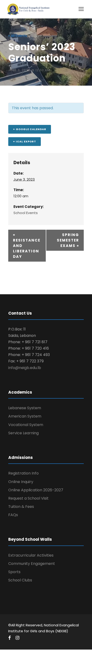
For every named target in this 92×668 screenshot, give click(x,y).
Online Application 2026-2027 (35, 490)
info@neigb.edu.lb (24, 367)
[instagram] (17, 638)
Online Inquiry (20, 481)
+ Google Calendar (29, 129)
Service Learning (23, 433)
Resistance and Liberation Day (26, 245)
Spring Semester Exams (68, 240)
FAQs (13, 515)
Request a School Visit (28, 498)
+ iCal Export (24, 141)
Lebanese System (24, 408)
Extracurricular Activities (31, 555)
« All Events (17, 35)
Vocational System (25, 424)
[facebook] (9, 638)
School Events (25, 212)
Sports (14, 572)
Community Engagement (31, 563)
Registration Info (23, 473)
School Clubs (20, 580)
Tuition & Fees (21, 506)
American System (24, 416)
